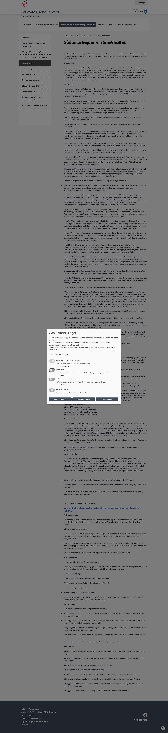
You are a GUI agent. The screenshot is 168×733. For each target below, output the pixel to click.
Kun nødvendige (60, 399)
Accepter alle (107, 399)
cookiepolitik (63, 354)
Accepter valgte (84, 399)
